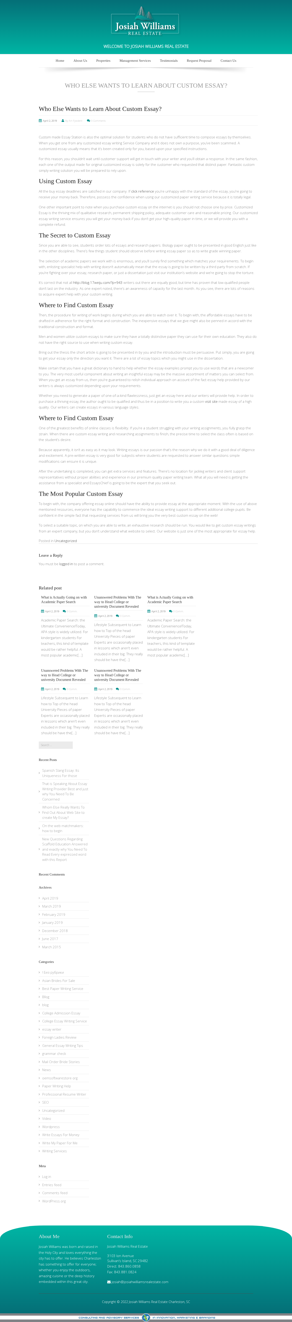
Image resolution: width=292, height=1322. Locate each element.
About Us (80, 60)
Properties (103, 60)
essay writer (51, 1029)
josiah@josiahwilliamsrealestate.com (140, 1281)
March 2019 (51, 906)
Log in (46, 1176)
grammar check (54, 1053)
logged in (66, 564)
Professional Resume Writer (64, 1094)
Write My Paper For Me (60, 1143)
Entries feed (51, 1184)
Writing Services (54, 1151)
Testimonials (169, 60)
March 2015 (51, 947)
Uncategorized (66, 540)
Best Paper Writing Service (62, 988)
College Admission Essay (61, 1013)
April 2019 (50, 898)
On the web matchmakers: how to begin (63, 828)
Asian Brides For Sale (58, 980)
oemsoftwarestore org (60, 1078)
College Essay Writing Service (64, 1021)
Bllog (45, 996)
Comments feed (55, 1192)
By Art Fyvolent (73, 120)
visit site (211, 401)
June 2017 (50, 938)
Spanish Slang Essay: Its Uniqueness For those (60, 773)
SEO (45, 1102)
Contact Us (228, 60)
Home (60, 60)
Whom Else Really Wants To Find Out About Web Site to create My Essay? (63, 812)
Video (46, 1118)
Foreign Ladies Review (59, 1037)
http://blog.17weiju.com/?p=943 (98, 282)
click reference (142, 191)
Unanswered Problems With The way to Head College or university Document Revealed (117, 601)
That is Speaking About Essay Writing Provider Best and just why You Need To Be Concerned (65, 791)
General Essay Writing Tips (62, 1045)
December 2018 (55, 930)
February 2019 (53, 914)
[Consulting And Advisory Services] (146, 1317)
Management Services (135, 60)
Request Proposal (199, 60)
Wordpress (51, 1126)
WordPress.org (54, 1201)
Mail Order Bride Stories (61, 1061)
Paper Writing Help (56, 1086)
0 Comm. (72, 611)
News (46, 1069)
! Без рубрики (53, 972)
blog (45, 1004)
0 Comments (98, 120)
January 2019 (52, 922)
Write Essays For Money (60, 1134)
